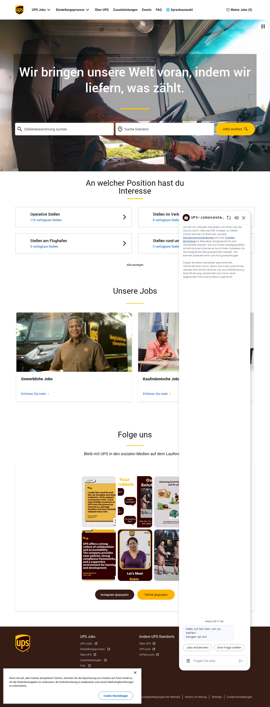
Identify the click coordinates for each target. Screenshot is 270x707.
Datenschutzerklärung (198, 237)
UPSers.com (146, 654)
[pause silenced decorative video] (263, 26)
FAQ (159, 10)
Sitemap (217, 697)
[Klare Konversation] (229, 217)
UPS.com (145, 649)
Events (146, 10)
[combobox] (64, 129)
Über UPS (102, 10)
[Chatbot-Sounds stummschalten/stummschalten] (236, 217)
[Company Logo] (19, 9)
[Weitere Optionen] (188, 660)
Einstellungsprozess (92, 649)
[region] (214, 439)
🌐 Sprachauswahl (179, 10)
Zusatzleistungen (125, 10)
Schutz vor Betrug (196, 697)
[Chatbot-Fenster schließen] (243, 217)
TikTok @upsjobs (156, 595)
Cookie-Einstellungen (239, 697)
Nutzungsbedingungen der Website (158, 697)
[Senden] (241, 660)
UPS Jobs (86, 643)
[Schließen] (135, 672)
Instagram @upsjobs (115, 595)
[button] (135, 265)
